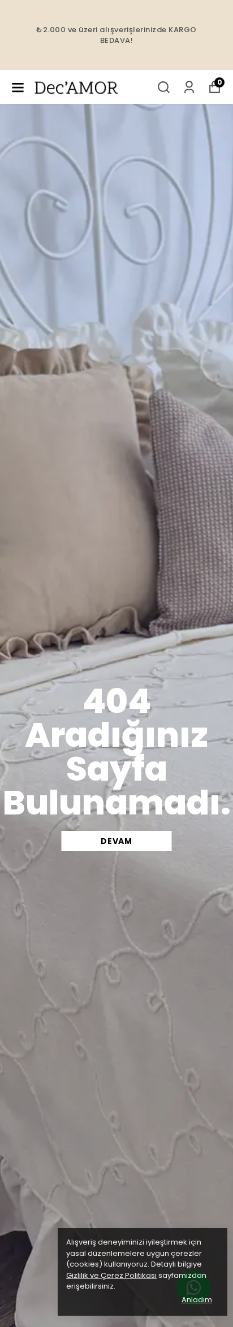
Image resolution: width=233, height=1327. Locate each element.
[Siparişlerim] (189, 87)
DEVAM (116, 841)
